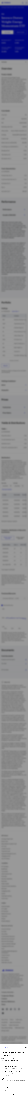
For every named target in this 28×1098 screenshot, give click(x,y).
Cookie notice (16, 1091)
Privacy (10, 1091)
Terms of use (4, 1091)
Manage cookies (5, 1087)
